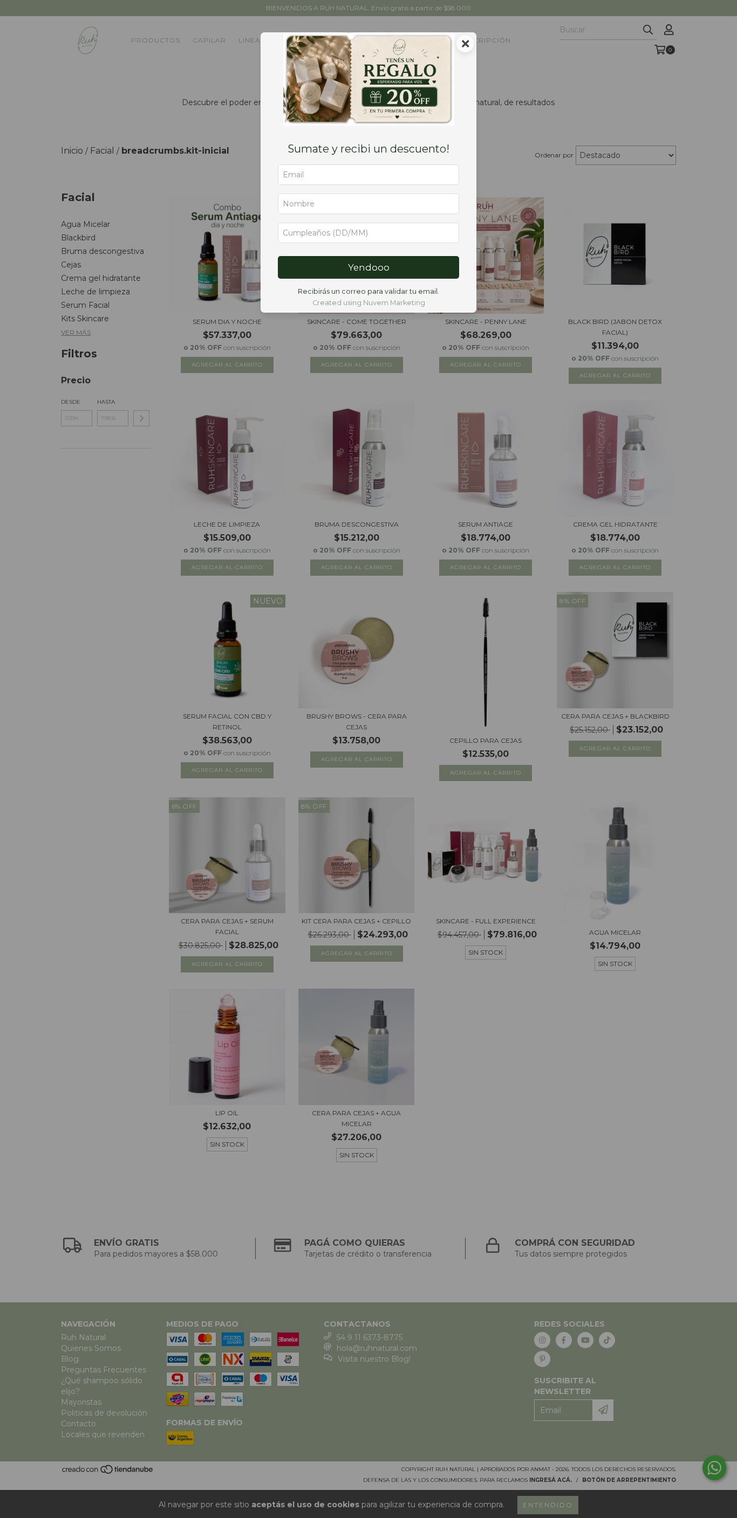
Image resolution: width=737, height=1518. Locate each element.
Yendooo (369, 267)
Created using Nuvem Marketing (368, 303)
